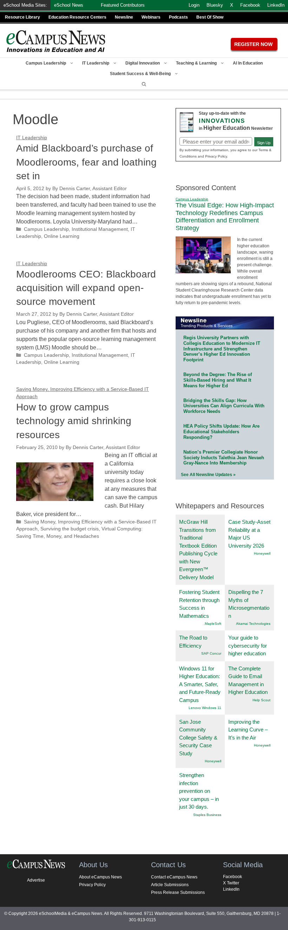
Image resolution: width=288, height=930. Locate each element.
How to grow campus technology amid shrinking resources (73, 421)
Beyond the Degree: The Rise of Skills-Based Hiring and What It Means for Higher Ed (217, 380)
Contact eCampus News (174, 877)
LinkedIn (231, 889)
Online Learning (61, 236)
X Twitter (231, 883)
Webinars (151, 17)
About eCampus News (100, 877)
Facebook (232, 876)
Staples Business (207, 815)
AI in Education (248, 63)
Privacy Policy (92, 884)
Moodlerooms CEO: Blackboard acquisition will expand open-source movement (86, 288)
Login (194, 5)
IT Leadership (95, 63)
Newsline (124, 17)
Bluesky (215, 5)
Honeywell (262, 553)
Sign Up (263, 143)
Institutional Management (100, 229)
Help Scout (261, 700)
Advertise (36, 880)
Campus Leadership (46, 63)
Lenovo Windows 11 (205, 708)
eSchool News (68, 5)
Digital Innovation (142, 63)
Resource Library (22, 17)
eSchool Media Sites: (25, 5)
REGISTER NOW (253, 44)
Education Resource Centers (77, 17)
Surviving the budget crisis (69, 528)
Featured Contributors (123, 5)
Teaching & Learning (196, 63)
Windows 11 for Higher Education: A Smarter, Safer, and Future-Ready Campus (200, 684)
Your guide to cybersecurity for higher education (247, 645)
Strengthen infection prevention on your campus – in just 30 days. (199, 791)
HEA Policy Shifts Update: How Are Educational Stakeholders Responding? (221, 431)
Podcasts (178, 17)
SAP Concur (211, 653)
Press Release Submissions (178, 892)
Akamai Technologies (253, 623)
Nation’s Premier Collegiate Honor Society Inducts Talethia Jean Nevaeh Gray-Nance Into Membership (223, 457)
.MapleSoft (212, 623)
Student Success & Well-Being (140, 73)
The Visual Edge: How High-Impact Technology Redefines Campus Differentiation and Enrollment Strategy (225, 217)
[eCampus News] (56, 41)
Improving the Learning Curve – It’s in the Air (248, 730)
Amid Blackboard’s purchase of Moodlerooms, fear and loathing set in (86, 162)
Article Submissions (170, 884)
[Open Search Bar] (144, 84)
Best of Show (209, 17)
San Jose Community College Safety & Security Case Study (198, 737)
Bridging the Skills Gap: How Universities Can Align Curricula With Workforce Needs (223, 406)
